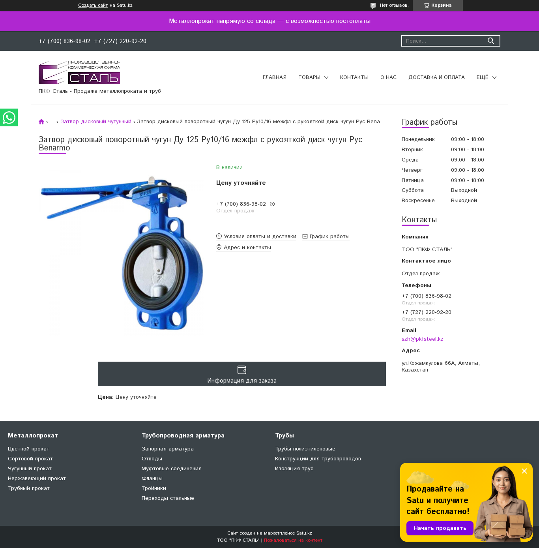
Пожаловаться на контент (293, 540)
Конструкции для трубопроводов (318, 459)
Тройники (154, 488)
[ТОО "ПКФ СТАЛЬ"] (79, 72)
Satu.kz (304, 533)
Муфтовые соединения (172, 469)
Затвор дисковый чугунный (95, 121)
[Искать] (491, 41)
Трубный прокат (29, 488)
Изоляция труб (294, 469)
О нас (388, 77)
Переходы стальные (168, 498)
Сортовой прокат (30, 459)
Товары (309, 77)
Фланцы (152, 478)
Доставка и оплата (436, 77)
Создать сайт (93, 5)
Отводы (152, 459)
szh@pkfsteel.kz (423, 339)
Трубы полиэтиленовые (305, 449)
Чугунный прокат (30, 469)
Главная (274, 77)
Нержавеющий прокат (37, 478)
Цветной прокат (28, 449)
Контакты (354, 77)
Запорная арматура (168, 449)
